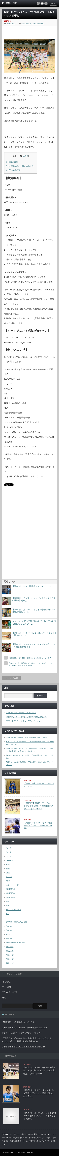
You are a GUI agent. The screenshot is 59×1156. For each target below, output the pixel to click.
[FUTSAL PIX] (14, 3)
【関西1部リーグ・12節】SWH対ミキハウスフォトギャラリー (31, 658)
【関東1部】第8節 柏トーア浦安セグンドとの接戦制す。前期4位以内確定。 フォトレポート (39, 1070)
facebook (46, 3)
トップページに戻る (11, 678)
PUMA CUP (10, 860)
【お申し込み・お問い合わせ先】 (20, 166)
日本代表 (9, 926)
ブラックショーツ (38, 23)
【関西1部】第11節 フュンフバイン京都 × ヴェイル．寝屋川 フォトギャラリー (39, 1093)
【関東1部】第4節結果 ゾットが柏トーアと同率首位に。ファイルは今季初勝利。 (39, 1115)
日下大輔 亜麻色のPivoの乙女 (16, 922)
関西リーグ (9, 955)
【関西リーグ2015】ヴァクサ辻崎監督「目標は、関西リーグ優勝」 (38, 825)
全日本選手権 (10, 889)
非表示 (25, 156)
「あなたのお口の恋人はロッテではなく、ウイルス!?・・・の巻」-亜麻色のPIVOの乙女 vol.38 (30, 664)
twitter (42, 3)
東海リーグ (9, 938)
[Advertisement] (31, 31)
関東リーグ (11, 23)
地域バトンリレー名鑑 (13, 910)
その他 (8, 864)
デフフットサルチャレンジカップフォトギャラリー (24, 721)
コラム (8, 872)
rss (38, 3)
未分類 (8, 934)
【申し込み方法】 (14, 170)
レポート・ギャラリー (13, 885)
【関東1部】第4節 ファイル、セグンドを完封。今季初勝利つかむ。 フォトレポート (39, 806)
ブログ (8, 881)
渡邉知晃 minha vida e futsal (15, 942)
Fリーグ (8, 848)
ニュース (9, 877)
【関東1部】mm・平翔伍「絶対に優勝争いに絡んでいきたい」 (28, 737)
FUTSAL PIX (15, 1152)
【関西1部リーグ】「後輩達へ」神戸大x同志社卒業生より (26, 717)
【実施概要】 (12, 162)
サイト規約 (6, 987)
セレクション (26, 23)
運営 (4, 998)
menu (53, 3)
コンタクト (6, 981)
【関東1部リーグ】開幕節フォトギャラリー (31, 586)
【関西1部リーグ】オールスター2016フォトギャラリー (23, 1047)
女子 (7, 914)
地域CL (8, 901)
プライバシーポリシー (10, 992)
